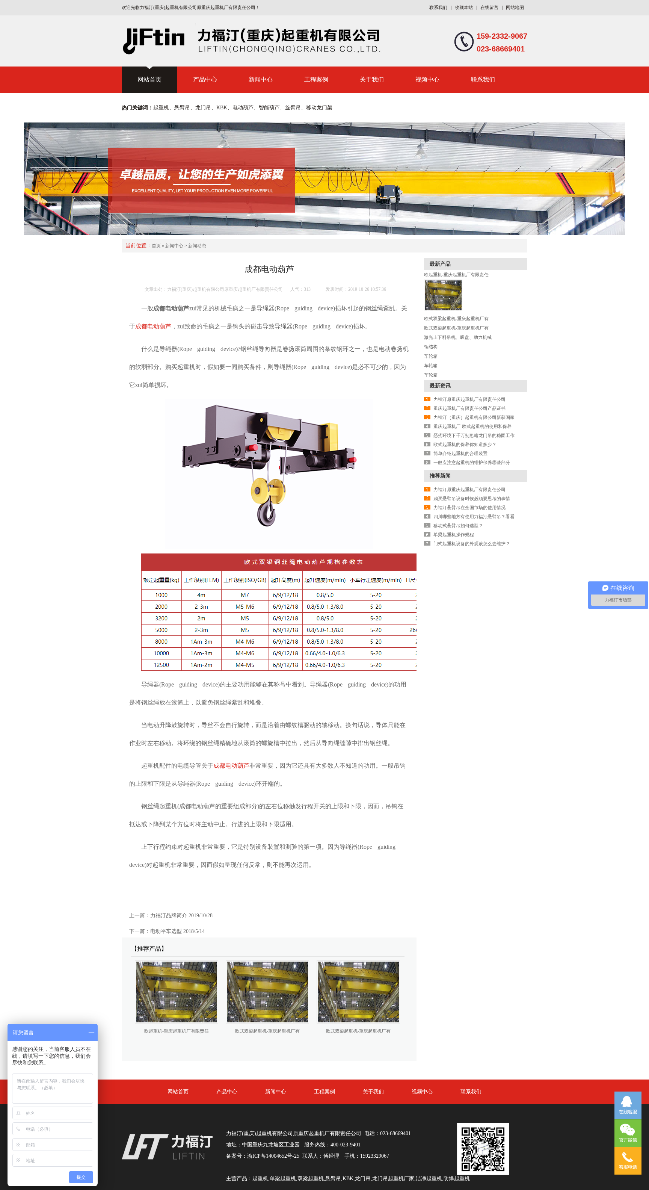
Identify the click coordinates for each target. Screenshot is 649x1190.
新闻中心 (261, 79)
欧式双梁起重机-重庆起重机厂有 (267, 1031)
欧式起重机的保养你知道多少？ (465, 444)
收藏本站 (464, 7)
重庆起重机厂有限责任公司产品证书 (469, 408)
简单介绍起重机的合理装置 (460, 453)
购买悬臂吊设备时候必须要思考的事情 (471, 498)
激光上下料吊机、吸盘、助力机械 (458, 337)
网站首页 (149, 79)
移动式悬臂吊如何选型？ (458, 525)
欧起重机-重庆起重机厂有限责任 (176, 1031)
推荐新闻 (440, 476)
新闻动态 (197, 245)
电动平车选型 (166, 931)
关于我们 (372, 79)
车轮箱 (431, 356)
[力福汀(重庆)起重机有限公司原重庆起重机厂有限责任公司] (255, 53)
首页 (156, 245)
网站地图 (515, 7)
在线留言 (489, 7)
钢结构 (431, 346)
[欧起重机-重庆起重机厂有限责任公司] (443, 309)
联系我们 (438, 7)
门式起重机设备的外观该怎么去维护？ (471, 543)
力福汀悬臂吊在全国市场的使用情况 (469, 507)
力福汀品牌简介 (168, 915)
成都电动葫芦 (153, 326)
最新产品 (440, 264)
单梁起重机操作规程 (453, 534)
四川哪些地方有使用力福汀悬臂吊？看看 (474, 516)
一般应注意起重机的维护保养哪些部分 (471, 462)
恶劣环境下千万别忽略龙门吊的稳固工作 (474, 435)
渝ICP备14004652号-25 (273, 1156)
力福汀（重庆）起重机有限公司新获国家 (474, 417)
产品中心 (205, 79)
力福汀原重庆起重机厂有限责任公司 (469, 399)
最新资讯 (440, 386)
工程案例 (316, 79)
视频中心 (427, 79)
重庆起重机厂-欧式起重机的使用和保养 (472, 426)
